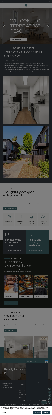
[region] (26, 410)
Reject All (46, 412)
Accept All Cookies (37, 412)
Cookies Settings (5, 412)
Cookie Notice (28, 409)
